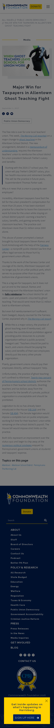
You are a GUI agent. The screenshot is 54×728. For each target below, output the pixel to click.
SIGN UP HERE (24, 717)
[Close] (46, 700)
